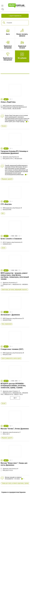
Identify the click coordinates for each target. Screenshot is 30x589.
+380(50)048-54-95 (16, 393)
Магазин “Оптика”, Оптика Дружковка (15, 429)
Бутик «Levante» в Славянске (11, 239)
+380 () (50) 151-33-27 (7, 470)
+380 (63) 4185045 (6, 108)
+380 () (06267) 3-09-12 (7, 158)
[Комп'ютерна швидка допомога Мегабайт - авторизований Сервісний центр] (15, 69)
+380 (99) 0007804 (16, 108)
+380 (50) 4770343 (6, 320)
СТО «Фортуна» (6, 204)
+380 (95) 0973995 (6, 209)
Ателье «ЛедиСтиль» (8, 102)
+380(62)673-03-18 (8, 394)
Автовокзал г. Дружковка (10, 315)
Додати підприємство (15, 15)
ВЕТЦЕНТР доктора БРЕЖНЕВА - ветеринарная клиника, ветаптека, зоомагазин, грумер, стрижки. (13, 386)
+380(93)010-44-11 (6, 284)
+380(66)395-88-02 (6, 244)
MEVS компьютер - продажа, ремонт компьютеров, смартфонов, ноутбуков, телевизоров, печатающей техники (15, 276)
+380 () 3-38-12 (6, 434)
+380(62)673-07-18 (6, 393)
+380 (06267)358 (18, 158)
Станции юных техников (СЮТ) (12, 349)
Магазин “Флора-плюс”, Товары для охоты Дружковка (14, 464)
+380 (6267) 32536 (6, 354)
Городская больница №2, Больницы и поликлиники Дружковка (14, 152)
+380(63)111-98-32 (18, 394)
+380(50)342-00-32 (16, 284)
